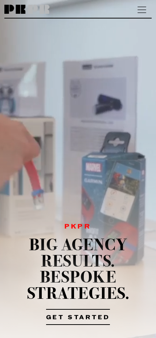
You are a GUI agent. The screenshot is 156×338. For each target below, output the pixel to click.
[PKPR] (27, 9)
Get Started (78, 318)
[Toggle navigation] (142, 10)
